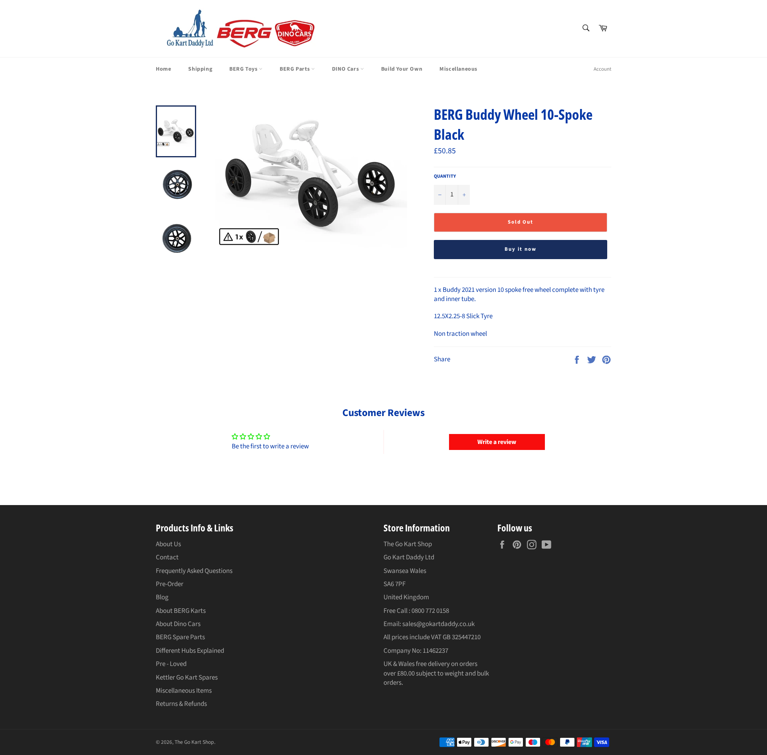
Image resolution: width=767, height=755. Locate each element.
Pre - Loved (171, 664)
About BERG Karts (181, 611)
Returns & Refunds (181, 704)
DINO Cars (346, 69)
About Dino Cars (178, 624)
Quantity (445, 176)
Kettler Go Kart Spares (187, 677)
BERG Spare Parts (180, 637)
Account (602, 69)
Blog (162, 597)
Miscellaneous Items (184, 691)
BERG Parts (295, 69)
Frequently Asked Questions (194, 571)
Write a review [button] (496, 442)
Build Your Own (401, 69)
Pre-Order (169, 584)
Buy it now (521, 249)
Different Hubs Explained (190, 651)
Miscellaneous (458, 69)
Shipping (200, 69)
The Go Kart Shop (194, 742)
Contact (167, 557)
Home (163, 69)
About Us (168, 544)
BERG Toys (244, 69)
